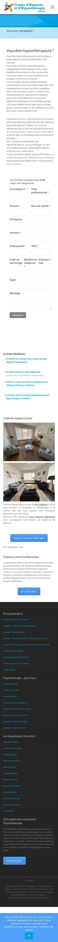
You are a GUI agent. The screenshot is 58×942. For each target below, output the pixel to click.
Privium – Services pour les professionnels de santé (26, 644)
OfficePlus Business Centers (16, 619)
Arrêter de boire (10, 684)
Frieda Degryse (10, 754)
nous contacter (13, 163)
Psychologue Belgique (13, 651)
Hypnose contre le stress (14, 727)
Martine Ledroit (10, 779)
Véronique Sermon (11, 804)
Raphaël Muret (9, 792)
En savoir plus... (29, 591)
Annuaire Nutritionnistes (14, 632)
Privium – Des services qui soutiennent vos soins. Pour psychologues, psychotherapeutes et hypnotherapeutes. (29, 892)
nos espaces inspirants (42, 516)
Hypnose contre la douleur (15, 715)
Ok (29, 935)
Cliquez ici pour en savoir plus (29, 538)
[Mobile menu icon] (52, 7)
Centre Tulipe (9, 669)
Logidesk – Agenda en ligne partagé (19, 625)
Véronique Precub (11, 798)
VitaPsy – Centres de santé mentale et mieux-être (25, 638)
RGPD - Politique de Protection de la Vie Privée (29, 897)
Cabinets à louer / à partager (16, 663)
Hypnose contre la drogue (15, 721)
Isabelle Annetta (10, 742)
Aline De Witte (9, 767)
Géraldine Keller (10, 773)
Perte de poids (10, 696)
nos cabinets (41, 504)
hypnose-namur (19, 335)
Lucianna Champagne (13, 748)
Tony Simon (8, 811)
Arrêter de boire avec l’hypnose (23, 371)
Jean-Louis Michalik (11, 786)
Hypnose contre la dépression (17, 709)
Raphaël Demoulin (11, 760)
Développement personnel (15, 657)
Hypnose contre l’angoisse (15, 702)
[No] (54, 927)
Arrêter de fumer (11, 690)
